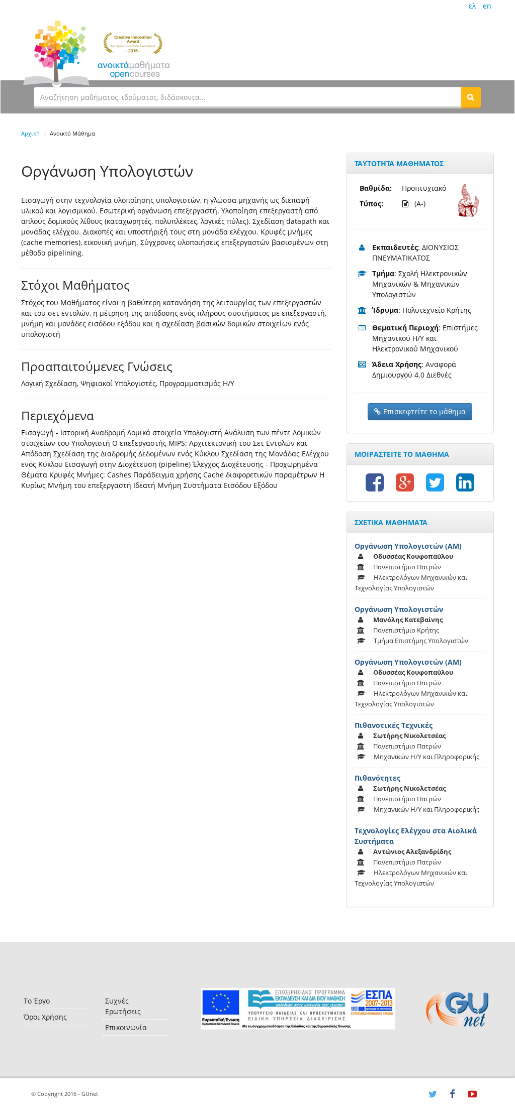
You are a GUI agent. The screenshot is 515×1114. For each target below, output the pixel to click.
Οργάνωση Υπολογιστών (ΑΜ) (408, 546)
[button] (471, 97)
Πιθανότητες (377, 778)
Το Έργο (37, 1001)
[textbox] (247, 97)
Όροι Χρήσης (45, 1017)
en (487, 6)
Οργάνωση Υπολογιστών (399, 609)
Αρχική (30, 133)
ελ (472, 6)
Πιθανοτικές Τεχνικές (394, 725)
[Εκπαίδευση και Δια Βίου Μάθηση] (298, 1009)
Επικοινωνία (126, 1027)
